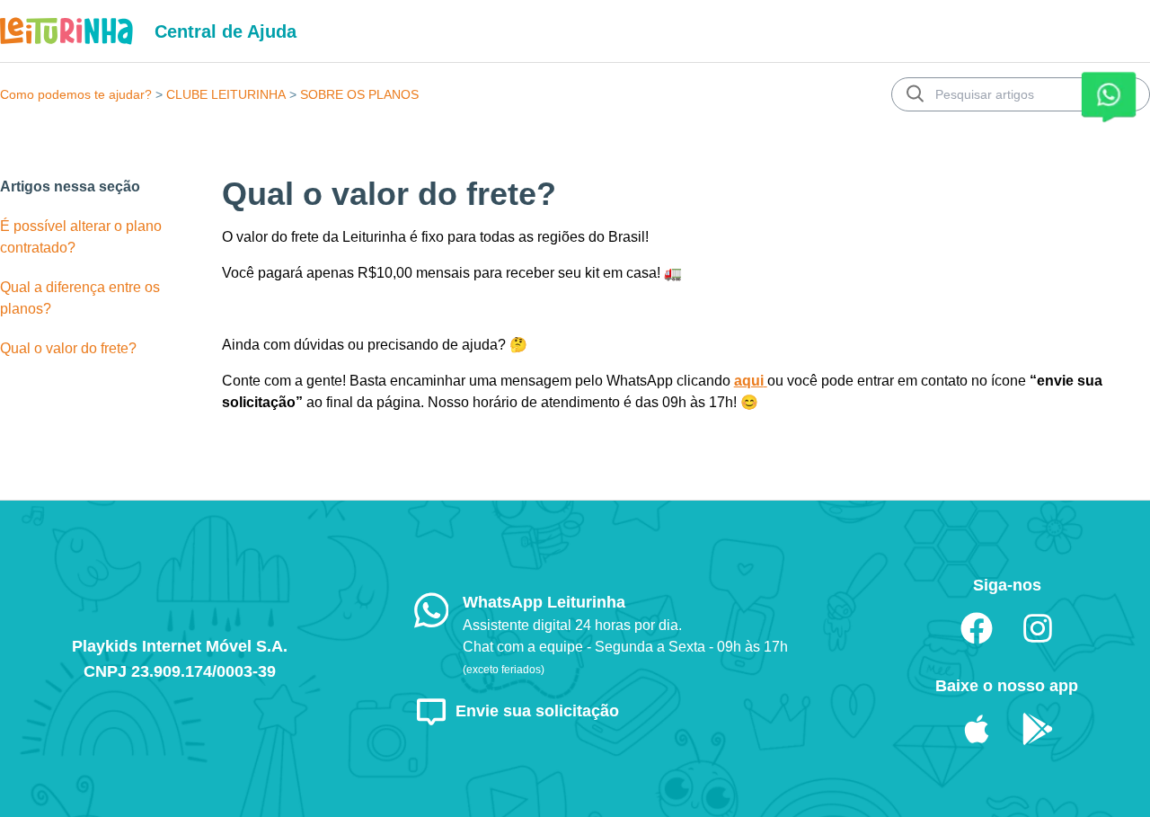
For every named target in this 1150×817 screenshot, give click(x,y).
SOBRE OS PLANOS (359, 94)
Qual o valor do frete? (68, 348)
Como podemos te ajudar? (76, 94)
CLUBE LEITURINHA (226, 94)
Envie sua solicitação (537, 711)
